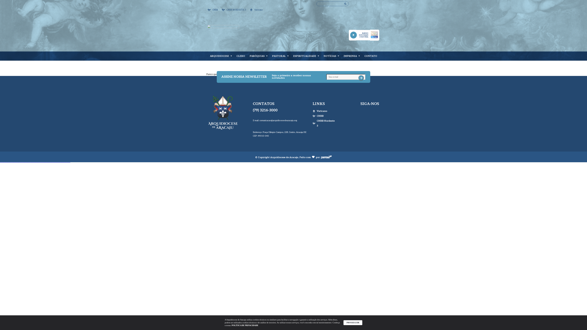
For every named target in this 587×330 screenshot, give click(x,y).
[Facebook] (361, 112)
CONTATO (370, 56)
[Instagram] (373, 5)
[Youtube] (363, 13)
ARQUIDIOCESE (219, 56)
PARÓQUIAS (257, 56)
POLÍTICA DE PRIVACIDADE (245, 325)
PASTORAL (279, 56)
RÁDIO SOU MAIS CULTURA (363, 35)
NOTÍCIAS (330, 56)
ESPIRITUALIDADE (304, 56)
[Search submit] (345, 4)
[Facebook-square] (363, 5)
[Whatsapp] (373, 13)
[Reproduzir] (353, 35)
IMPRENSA (350, 56)
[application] (353, 35)
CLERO (240, 56)
